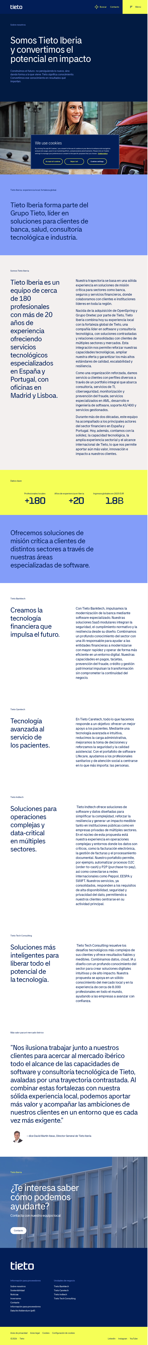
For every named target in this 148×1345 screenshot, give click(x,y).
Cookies (45, 1333)
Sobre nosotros (18, 1286)
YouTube (134, 1338)
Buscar (103, 6)
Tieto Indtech (60, 1294)
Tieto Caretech (61, 1290)
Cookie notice (103, 154)
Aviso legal (35, 1333)
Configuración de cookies (63, 1333)
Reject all (74, 161)
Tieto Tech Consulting (64, 1298)
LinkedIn (111, 1338)
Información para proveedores (25, 1306)
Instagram (122, 1338)
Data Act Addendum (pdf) (22, 1310)
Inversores (15, 1298)
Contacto (114, 6)
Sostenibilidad (17, 1290)
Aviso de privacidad (18, 1333)
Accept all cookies (53, 161)
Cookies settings (97, 161)
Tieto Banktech (61, 1286)
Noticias (14, 1294)
